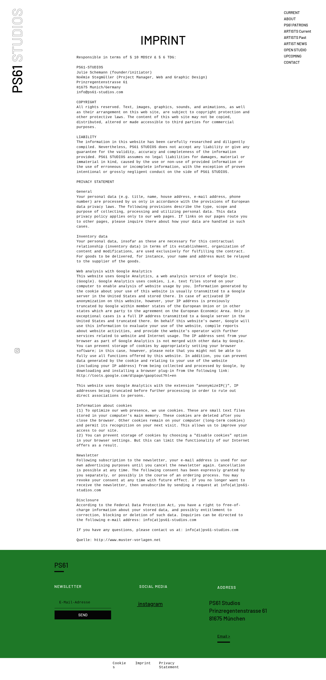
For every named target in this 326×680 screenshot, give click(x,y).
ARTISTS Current (297, 31)
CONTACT (292, 62)
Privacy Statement (169, 665)
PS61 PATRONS (296, 25)
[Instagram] (17, 350)
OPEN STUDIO (295, 50)
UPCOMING (292, 56)
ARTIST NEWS (295, 43)
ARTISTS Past (295, 37)
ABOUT (290, 18)
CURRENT (292, 12)
